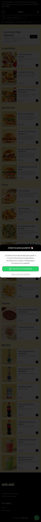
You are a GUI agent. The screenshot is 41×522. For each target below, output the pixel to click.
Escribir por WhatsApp (22, 269)
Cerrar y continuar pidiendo (20, 274)
